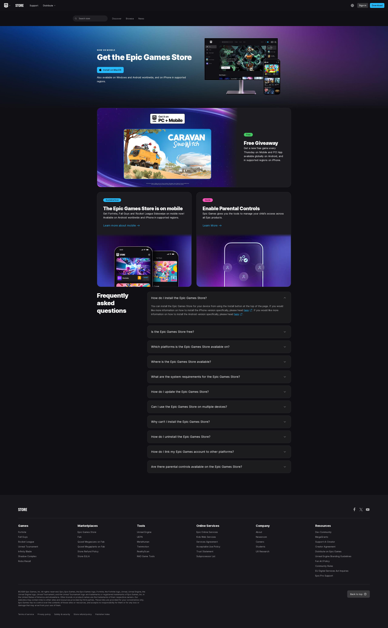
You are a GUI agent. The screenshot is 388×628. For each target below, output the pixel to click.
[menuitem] (117, 18)
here (248, 310)
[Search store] (76, 18)
